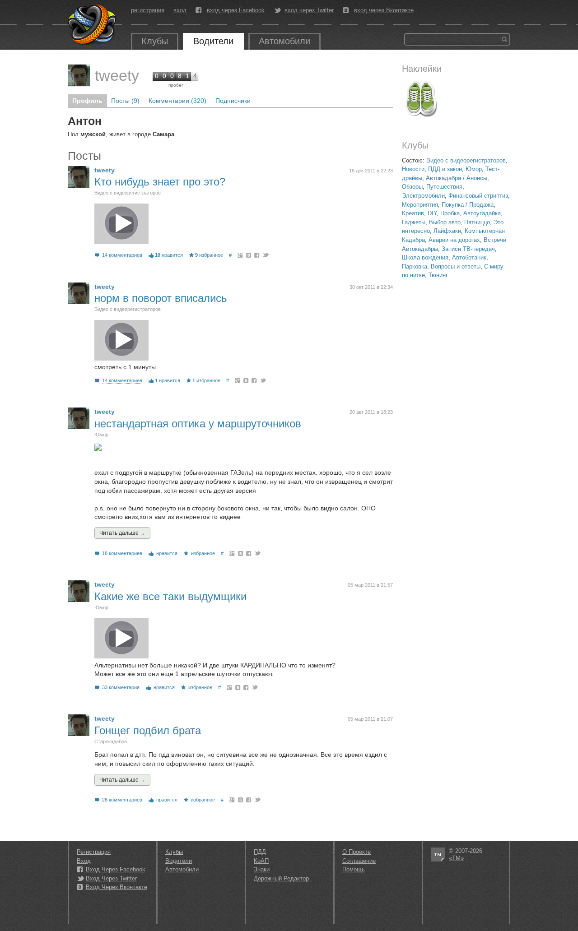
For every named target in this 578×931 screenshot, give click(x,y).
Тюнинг (438, 275)
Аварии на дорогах (454, 239)
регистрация (147, 10)
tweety (117, 75)
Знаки (262, 869)
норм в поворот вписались (160, 298)
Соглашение (359, 860)
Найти (504, 39)
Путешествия (444, 186)
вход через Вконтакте (384, 10)
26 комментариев (122, 799)
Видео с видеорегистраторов (466, 160)
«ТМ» (456, 858)
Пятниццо (477, 222)
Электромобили (423, 195)
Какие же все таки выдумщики (170, 596)
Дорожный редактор (281, 878)
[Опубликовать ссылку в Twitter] (265, 255)
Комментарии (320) (177, 100)
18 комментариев (122, 553)
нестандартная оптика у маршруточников (197, 423)
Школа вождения (425, 257)
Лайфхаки (447, 230)
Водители (213, 41)
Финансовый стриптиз (478, 195)
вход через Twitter (309, 10)
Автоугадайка (482, 213)
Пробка (450, 213)
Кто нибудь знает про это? (159, 182)
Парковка (414, 266)
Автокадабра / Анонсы (456, 178)
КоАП (261, 860)
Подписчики (233, 100)
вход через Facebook (236, 10)
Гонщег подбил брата (147, 730)
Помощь (353, 869)
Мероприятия (420, 204)
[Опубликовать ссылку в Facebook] (257, 255)
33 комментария (121, 687)
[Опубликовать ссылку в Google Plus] (240, 255)
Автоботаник (469, 257)
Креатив (413, 213)
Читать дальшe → (122, 533)
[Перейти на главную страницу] (92, 25)
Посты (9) (125, 100)
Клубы (154, 41)
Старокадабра (110, 741)
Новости (413, 169)
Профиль (87, 100)
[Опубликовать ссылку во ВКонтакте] (249, 255)
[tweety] (79, 75)
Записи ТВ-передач (468, 248)
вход (179, 10)
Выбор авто (445, 222)
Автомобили (284, 41)
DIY (432, 213)
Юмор (474, 169)
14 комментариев (122, 255)
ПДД (260, 851)
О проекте (356, 851)
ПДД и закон (445, 169)
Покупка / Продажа (468, 204)
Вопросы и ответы (455, 266)
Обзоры (412, 186)
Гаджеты (413, 222)
